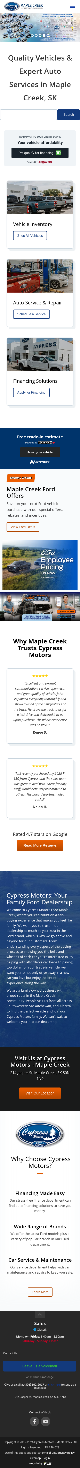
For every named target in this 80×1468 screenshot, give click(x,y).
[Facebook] (34, 1421)
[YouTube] (45, 1421)
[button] (40, 153)
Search (68, 114)
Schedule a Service (31, 314)
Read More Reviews (40, 845)
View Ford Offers (23, 527)
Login (46, 1458)
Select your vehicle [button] (40, 452)
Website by (36, 1463)
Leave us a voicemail (39, 1366)
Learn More (40, 1292)
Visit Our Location (40, 1093)
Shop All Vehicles (30, 235)
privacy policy (65, 1452)
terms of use (48, 1452)
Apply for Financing (31, 392)
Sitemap (35, 1458)
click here (54, 1384)
